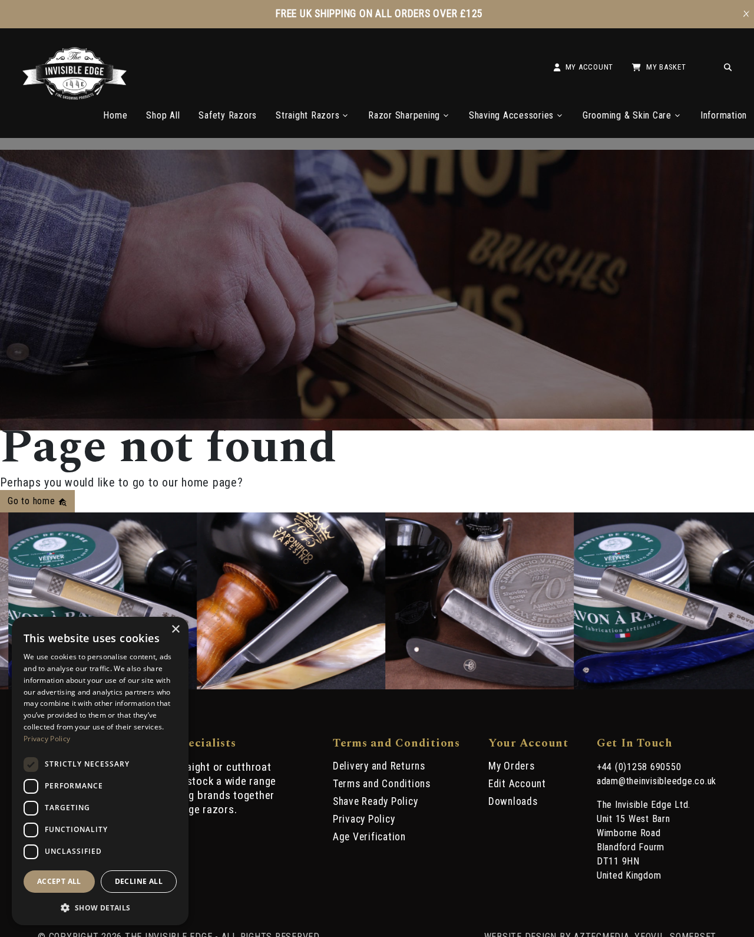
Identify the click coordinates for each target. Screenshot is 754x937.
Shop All (163, 115)
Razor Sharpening (404, 115)
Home (115, 115)
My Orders (511, 766)
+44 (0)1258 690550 (639, 766)
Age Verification (369, 837)
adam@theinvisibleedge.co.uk (656, 781)
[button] (100, 906)
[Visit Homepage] (74, 96)
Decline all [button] (139, 881)
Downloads (513, 801)
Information (723, 115)
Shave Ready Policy (375, 801)
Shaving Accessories (511, 115)
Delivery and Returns (379, 766)
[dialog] (100, 771)
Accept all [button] (59, 881)
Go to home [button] (33, 501)
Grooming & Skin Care (627, 115)
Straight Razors (307, 115)
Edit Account (517, 784)
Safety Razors (228, 115)
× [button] (175, 629)
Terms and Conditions (382, 784)
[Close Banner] (746, 14)
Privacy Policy (364, 819)
